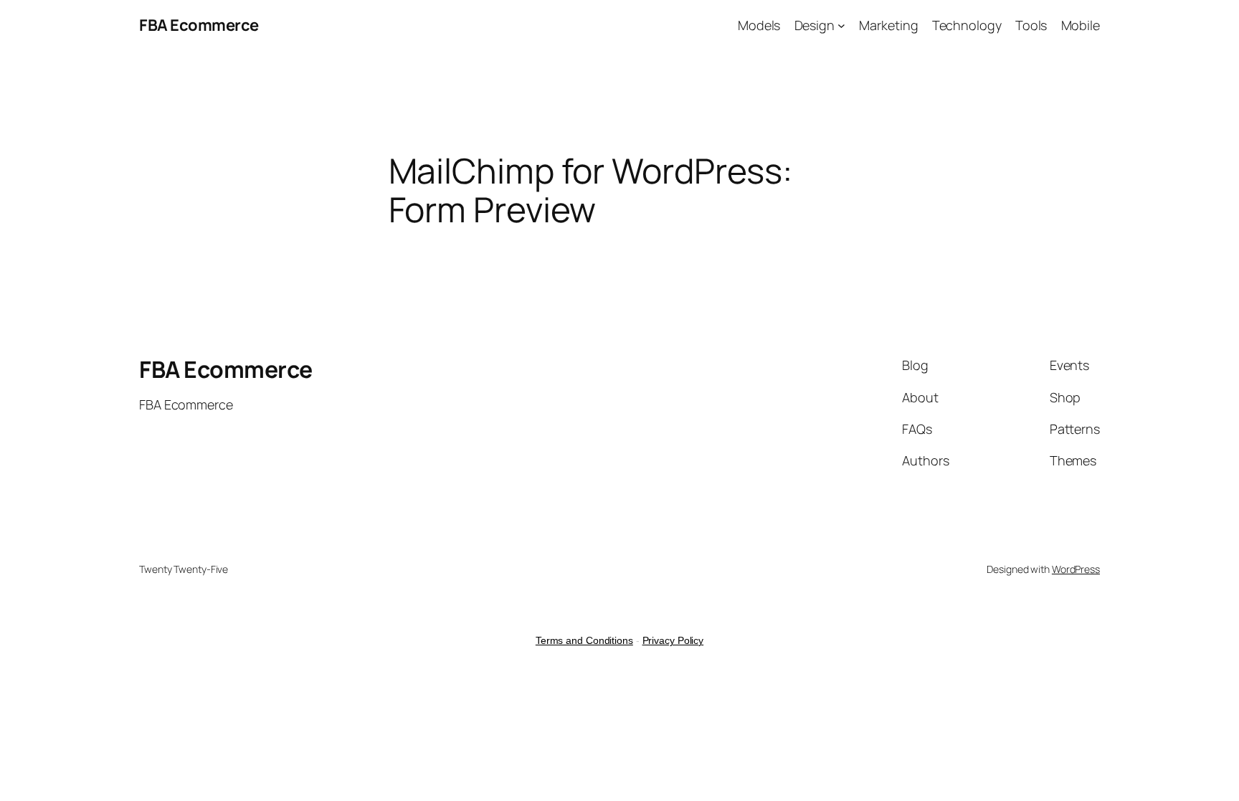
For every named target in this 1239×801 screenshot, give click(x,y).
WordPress (1076, 569)
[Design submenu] (841, 25)
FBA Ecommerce (199, 25)
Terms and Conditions (584, 640)
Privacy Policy (673, 640)
